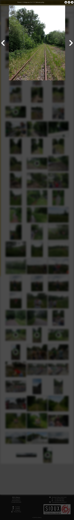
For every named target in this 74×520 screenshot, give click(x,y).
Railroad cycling (40, 2)
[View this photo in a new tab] (69, 2)
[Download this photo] (66, 2)
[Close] (72, 2)
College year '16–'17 (28, 2)
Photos (19, 2)
